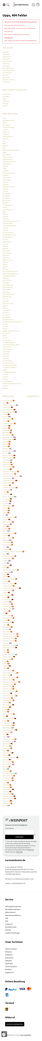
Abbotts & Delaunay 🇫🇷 (10, 405)
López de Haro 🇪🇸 (8, 618)
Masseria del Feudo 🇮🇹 (10, 645)
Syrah (4, 335)
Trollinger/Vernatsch (9, 372)
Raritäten (6, 75)
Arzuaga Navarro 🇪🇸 (9, 423)
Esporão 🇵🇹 (6, 519)
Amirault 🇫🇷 (7, 416)
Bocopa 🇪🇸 (6, 446)
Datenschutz (19, 852)
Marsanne (6, 255)
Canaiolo (5, 171)
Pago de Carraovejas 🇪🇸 (10, 677)
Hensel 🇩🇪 (6, 577)
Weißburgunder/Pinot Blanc (12, 383)
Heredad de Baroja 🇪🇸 (10, 579)
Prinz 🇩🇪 (5, 716)
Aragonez (6, 134)
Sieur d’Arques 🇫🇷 (8, 764)
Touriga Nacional (8, 363)
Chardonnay (7, 177)
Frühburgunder (8, 205)
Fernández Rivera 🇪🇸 (9, 533)
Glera (4, 212)
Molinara (5, 269)
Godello (5, 214)
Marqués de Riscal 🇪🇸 (10, 638)
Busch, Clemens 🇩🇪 (9, 455)
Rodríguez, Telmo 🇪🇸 (9, 739)
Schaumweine (7, 61)
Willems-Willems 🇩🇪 (9, 798)
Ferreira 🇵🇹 (6, 535)
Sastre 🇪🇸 (6, 750)
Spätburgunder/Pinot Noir (11, 331)
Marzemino (6, 258)
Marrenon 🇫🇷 (7, 643)
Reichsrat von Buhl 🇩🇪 (10, 730)
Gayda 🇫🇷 (6, 554)
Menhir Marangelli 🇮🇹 (10, 654)
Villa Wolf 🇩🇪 (7, 792)
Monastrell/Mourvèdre (10, 271)
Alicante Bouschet (9, 127)
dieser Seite (30, 850)
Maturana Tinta (8, 260)
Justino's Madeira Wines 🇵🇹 (12, 588)
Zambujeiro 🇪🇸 (7, 803)
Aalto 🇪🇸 (5, 403)
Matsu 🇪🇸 (6, 650)
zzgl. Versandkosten (26, 1035)
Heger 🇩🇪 (6, 574)
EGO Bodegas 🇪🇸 (8, 506)
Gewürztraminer (8, 210)
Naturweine (6, 59)
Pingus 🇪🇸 (6, 709)
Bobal (4, 152)
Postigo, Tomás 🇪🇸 (9, 714)
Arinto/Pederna (8, 136)
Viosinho (5, 379)
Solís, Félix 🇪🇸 (7, 771)
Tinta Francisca (7, 349)
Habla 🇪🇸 (6, 567)
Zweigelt (6, 388)
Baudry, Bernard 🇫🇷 (9, 437)
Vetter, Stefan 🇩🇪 (8, 789)
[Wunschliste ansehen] (33, 4)
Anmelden (19, 837)
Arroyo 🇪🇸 (6, 421)
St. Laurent (6, 333)
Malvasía (5, 248)
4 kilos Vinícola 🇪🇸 (9, 400)
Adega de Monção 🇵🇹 (10, 412)
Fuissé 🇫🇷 (6, 547)
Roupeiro (6, 312)
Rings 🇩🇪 (6, 734)
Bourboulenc (7, 155)
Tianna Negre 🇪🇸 (8, 780)
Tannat (5, 338)
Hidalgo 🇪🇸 (6, 581)
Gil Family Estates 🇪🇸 (9, 556)
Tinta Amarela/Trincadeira (11, 344)
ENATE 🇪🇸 (6, 512)
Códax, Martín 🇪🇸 (8, 483)
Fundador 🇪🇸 (7, 549)
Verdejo (5, 374)
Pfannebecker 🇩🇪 (8, 705)
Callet (5, 168)
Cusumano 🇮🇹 (7, 490)
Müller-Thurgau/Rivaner (11, 274)
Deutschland (7, 94)
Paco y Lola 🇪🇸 (7, 675)
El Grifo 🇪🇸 (6, 510)
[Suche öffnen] (7, 4)
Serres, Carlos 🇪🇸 (8, 762)
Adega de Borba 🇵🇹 (9, 409)
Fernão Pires (7, 200)
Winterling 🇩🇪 (7, 801)
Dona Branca (7, 194)
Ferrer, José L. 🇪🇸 (8, 538)
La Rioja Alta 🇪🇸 (8, 604)
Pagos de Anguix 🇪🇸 (9, 684)
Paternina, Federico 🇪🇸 (10, 691)
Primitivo (5, 299)
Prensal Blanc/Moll (9, 294)
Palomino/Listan (8, 285)
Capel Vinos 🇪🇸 (8, 464)
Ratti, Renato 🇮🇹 (8, 728)
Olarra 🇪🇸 (6, 668)
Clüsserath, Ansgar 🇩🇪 (10, 480)
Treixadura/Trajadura (9, 367)
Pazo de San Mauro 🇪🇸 (10, 696)
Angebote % (9, 972)
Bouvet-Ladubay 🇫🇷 (9, 451)
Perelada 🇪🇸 (7, 702)
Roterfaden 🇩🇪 (7, 744)
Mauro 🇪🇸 (6, 652)
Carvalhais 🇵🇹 (7, 469)
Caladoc (5, 166)
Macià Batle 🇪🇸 (7, 627)
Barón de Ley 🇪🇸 (8, 435)
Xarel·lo (5, 386)
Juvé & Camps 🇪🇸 (8, 590)
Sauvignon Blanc (8, 319)
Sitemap (8, 930)
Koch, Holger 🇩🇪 (8, 595)
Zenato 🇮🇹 (6, 805)
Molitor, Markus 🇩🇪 (9, 657)
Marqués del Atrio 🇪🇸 (10, 641)
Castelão (5, 175)
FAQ (6, 921)
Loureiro (5, 244)
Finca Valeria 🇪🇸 (8, 545)
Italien (5, 99)
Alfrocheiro (6, 125)
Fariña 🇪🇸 (6, 526)
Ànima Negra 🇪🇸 (8, 419)
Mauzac (5, 262)
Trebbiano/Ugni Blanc (10, 365)
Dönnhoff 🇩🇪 (7, 501)
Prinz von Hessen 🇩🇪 (9, 718)
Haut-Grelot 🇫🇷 (8, 572)
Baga (4, 143)
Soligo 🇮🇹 (6, 769)
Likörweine (6, 66)
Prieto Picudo (7, 296)
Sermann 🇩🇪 (7, 760)
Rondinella (6, 310)
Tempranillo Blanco (9, 342)
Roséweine (6, 54)
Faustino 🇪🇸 (6, 528)
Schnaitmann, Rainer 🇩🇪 (10, 757)
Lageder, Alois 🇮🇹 (8, 609)
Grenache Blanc (8, 223)
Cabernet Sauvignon (9, 161)
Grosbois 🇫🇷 (7, 561)
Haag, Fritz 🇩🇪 (7, 565)
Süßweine (6, 63)
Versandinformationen (12, 909)
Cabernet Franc (8, 159)
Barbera (5, 145)
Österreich (6, 101)
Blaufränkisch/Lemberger (11, 150)
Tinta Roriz (6, 354)
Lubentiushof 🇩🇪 (8, 622)
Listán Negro (7, 242)
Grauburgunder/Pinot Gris (11, 221)
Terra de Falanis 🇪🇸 (9, 776)
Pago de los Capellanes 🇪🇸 (11, 682)
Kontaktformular (10, 927)
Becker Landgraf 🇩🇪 (9, 439)
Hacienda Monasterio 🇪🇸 (11, 570)
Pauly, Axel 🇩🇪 (7, 693)
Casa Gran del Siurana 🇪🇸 (11, 471)
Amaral (5, 129)
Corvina (5, 191)
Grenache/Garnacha (9, 225)
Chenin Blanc (7, 180)
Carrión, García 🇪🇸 (8, 467)
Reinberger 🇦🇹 (7, 732)
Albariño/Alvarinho (9, 120)
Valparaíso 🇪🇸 (7, 787)
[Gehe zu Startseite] (21, 4)
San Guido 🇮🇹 (7, 746)
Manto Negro (7, 253)
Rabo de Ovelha (8, 303)
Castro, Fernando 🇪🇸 (9, 474)
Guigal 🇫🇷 (6, 563)
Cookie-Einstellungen (12, 933)
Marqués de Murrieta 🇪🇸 (11, 636)
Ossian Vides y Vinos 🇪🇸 (10, 673)
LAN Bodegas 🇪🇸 (8, 606)
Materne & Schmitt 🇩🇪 (10, 647)
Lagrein (5, 239)
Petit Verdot (7, 290)
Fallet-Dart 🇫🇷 (7, 524)
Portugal (5, 103)
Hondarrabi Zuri (8, 237)
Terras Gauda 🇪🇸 (8, 778)
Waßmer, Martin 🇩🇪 (9, 796)
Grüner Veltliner (8, 232)
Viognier (5, 377)
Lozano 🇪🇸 (6, 620)
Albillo (5, 123)
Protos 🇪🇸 (6, 721)
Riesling (5, 308)
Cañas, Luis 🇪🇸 (7, 462)
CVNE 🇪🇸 (6, 492)
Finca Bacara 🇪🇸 (8, 542)
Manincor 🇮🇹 (7, 629)
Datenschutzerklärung (12, 915)
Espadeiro (6, 198)
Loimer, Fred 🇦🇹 (8, 615)
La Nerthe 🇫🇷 (7, 602)
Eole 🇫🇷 (5, 515)
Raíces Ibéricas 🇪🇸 (8, 725)
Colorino (5, 189)
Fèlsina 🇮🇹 (6, 531)
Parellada (6, 283)
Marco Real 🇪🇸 (7, 631)
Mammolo (6, 251)
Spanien (5, 106)
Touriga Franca (7, 360)
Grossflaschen (7, 72)
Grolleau (5, 228)
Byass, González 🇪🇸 (9, 458)
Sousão (5, 328)
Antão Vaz (6, 132)
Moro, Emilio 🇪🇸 (8, 659)
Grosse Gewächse (8, 70)
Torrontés (6, 358)
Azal (4, 141)
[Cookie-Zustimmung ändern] (4, 1034)
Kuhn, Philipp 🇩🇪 (8, 599)
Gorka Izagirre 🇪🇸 (8, 558)
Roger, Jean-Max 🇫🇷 (9, 741)
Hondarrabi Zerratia (9, 235)
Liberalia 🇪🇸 (6, 611)
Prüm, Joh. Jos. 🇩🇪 (9, 723)
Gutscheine (6, 82)
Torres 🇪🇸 (6, 782)
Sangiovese (6, 317)
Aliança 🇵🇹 (6, 414)
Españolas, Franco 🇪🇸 (10, 517)
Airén (4, 118)
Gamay (5, 207)
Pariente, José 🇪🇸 (8, 689)
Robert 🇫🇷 (6, 737)
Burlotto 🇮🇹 (6, 453)
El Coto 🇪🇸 (6, 508)
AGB (6, 918)
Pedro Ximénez (8, 287)
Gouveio (5, 216)
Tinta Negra (6, 351)
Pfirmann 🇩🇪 (7, 707)
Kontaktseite (8, 37)
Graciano (5, 219)
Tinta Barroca (7, 347)
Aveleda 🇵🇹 (6, 426)
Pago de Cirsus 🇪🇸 (9, 680)
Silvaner (5, 326)
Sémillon (5, 324)
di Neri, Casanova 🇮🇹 (9, 497)
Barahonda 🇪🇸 (7, 430)
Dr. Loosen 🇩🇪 (7, 499)
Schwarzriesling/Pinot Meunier (13, 322)
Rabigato (6, 301)
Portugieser (6, 292)
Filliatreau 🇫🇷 (7, 540)
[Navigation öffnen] (4, 4)
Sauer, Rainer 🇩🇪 (8, 753)
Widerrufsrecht (10, 912)
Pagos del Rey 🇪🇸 (8, 686)
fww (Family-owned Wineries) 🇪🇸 (13, 551)
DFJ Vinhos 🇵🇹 (7, 494)
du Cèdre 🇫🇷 (7, 503)
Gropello (5, 230)
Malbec (5, 246)
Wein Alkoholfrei (8, 68)
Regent (5, 306)
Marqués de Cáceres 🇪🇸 (10, 634)
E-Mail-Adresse (9, 828)
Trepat (5, 370)
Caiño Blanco (7, 164)
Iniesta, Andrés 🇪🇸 (9, 586)
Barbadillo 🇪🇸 (7, 432)
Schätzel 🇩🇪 (6, 755)
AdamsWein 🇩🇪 (8, 407)
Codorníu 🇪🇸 (7, 485)
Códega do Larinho (9, 187)
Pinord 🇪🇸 (6, 711)
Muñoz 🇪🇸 (6, 663)
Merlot (5, 267)
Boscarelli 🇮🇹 (7, 448)
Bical (4, 148)
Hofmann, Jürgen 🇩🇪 (9, 583)
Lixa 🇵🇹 (5, 613)
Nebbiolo (6, 278)
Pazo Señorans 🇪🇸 (8, 700)
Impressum (9, 924)
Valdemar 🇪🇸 (7, 785)
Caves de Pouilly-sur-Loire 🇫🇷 (12, 476)
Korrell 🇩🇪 (6, 597)
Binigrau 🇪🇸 (6, 444)
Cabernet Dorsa (8, 157)
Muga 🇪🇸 (6, 661)
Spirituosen (6, 77)
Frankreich (6, 96)
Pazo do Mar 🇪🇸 (8, 698)
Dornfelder (6, 196)
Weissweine (7, 56)
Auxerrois (6, 139)
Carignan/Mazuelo (9, 173)
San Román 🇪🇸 (7, 748)
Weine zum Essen (8, 79)
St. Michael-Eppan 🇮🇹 (10, 773)
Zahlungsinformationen (13, 906)
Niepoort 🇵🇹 (7, 666)
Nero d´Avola (7, 280)
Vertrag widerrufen (14, 1024)
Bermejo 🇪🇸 (7, 442)
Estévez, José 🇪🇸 (8, 522)
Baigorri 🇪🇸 (6, 428)
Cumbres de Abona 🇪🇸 (10, 487)
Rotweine (6, 52)
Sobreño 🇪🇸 (6, 766)
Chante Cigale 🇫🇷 (8, 478)
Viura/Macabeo (8, 381)
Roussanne (6, 315)
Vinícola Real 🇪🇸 (8, 794)
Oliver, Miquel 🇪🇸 (8, 670)
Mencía (5, 264)
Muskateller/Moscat (9, 276)
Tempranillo (7, 340)
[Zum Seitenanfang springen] (21, 1039)
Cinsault (5, 182)
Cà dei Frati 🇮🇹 (7, 460)
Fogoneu (6, 203)
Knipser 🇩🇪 (6, 592)
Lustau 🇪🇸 (6, 625)
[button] (37, 4)
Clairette (5, 184)
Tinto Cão (6, 356)
